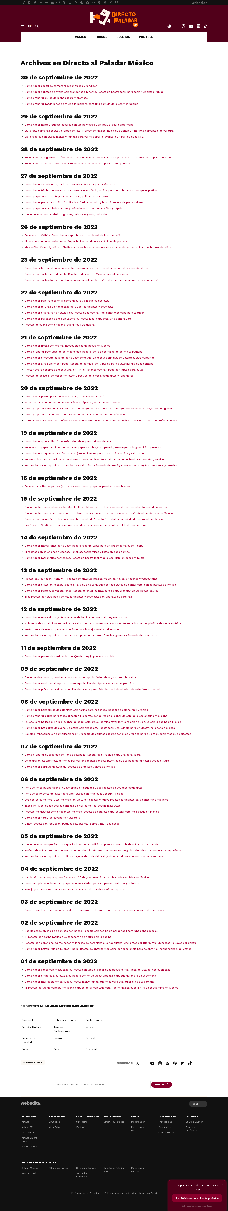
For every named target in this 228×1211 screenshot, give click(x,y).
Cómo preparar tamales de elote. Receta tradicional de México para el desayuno (76, 274)
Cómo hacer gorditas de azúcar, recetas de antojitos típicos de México (70, 766)
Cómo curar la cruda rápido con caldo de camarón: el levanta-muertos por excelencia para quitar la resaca (94, 910)
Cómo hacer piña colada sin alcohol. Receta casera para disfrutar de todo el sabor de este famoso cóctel (92, 689)
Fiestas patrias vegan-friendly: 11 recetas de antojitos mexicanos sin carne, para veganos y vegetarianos (91, 578)
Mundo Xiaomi (29, 1146)
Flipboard (182, 1062)
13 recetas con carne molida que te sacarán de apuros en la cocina (68, 936)
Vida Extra (54, 1127)
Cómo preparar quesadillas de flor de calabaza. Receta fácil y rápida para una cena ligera (83, 754)
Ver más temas (32, 1062)
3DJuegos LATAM (59, 1168)
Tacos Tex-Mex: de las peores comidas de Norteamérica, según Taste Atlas (73, 805)
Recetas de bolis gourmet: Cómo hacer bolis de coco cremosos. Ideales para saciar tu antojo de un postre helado (98, 157)
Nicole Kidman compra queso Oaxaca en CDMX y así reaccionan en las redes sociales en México (87, 877)
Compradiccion (166, 1132)
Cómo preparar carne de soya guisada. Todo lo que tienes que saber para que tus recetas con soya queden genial (98, 408)
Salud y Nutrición (33, 1027)
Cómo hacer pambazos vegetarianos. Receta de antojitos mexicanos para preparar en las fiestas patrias (91, 590)
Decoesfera (164, 1127)
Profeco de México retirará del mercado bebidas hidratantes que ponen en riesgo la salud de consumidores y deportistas (103, 850)
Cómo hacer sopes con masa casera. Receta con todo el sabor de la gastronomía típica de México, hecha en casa (97, 969)
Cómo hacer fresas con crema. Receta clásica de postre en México (67, 345)
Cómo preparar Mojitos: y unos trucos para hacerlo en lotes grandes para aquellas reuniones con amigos (92, 280)
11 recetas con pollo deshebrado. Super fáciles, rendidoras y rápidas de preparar (77, 241)
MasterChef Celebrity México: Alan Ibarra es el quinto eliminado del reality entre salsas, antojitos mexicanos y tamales (101, 465)
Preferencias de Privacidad (86, 1193)
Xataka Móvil (29, 1127)
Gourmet (27, 1020)
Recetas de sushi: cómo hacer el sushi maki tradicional (60, 324)
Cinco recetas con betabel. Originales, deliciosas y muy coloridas (66, 214)
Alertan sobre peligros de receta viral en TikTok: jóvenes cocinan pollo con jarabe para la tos (84, 369)
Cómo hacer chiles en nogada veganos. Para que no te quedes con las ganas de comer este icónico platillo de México (100, 584)
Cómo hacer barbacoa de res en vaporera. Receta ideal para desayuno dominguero (78, 318)
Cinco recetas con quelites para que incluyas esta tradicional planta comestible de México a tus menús (91, 844)
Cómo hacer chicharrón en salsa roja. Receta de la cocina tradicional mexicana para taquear (84, 312)
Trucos (101, 37)
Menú (23, 26)
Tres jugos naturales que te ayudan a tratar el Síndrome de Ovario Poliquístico (75, 889)
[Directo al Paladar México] (114, 17)
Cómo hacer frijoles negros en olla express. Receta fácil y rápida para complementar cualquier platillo (91, 190)
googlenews (198, 26)
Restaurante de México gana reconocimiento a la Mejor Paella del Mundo (72, 629)
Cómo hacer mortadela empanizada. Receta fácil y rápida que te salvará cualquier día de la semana (89, 981)
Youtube (191, 26)
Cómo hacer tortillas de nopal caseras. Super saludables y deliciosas (69, 306)
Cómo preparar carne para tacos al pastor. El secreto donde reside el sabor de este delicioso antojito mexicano (96, 715)
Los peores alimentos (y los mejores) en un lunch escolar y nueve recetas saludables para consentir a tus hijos (96, 799)
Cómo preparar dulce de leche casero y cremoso (56, 97)
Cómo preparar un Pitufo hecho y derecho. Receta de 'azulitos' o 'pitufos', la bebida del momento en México (94, 519)
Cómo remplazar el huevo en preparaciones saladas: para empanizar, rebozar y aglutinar (82, 883)
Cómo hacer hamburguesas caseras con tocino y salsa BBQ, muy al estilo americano (79, 124)
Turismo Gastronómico (62, 1029)
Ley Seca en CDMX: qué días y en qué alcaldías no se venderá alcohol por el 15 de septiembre (85, 525)
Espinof (80, 1127)
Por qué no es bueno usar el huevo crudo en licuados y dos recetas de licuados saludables (83, 787)
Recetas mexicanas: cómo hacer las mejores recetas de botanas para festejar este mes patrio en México (92, 811)
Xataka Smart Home (29, 1139)
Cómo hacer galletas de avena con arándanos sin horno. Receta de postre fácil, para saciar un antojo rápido (94, 91)
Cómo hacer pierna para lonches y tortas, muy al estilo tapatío (65, 396)
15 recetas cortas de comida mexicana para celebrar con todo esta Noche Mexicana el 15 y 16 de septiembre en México (101, 987)
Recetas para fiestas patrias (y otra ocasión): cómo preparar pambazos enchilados (77, 486)
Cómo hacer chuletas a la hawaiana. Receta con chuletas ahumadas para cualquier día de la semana (90, 975)
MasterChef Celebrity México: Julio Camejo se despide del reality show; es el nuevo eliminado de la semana (94, 856)
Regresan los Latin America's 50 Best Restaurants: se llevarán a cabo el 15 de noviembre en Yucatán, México (94, 459)
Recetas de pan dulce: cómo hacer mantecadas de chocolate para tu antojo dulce (78, 163)
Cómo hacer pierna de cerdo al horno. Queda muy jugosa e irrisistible (69, 656)
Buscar (37, 26)
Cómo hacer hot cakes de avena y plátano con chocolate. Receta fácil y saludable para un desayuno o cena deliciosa (100, 727)
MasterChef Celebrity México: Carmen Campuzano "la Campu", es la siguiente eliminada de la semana (91, 635)
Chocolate (92, 1049)
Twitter (137, 1062)
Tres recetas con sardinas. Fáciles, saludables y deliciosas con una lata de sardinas (78, 596)
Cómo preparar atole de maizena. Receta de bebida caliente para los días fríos (75, 414)
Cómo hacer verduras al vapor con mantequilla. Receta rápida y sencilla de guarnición (80, 683)
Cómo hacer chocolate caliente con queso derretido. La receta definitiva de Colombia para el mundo (90, 357)
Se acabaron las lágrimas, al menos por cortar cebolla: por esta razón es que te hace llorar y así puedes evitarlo (97, 760)
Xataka (25, 1121)
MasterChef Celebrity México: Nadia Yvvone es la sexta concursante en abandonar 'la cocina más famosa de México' (99, 247)
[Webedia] (31, 1103)
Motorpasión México (138, 1170)
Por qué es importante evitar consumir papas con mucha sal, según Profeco (74, 793)
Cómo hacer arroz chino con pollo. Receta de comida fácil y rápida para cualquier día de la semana (89, 363)
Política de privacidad (116, 1193)
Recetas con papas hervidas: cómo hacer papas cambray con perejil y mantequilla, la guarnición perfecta (93, 447)
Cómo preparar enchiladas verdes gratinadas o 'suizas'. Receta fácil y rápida (74, 208)
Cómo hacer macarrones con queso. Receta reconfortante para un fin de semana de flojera (84, 545)
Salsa (57, 1049)
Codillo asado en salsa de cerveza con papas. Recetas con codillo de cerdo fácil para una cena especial (91, 930)
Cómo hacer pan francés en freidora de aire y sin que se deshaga (67, 300)
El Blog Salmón (194, 1121)
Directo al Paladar (114, 1121)
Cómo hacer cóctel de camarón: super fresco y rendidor (61, 85)
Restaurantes (94, 1020)
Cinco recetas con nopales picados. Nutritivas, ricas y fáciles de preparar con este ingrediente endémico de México (99, 513)
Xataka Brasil (29, 1173)
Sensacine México (86, 1168)
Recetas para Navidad (30, 1040)
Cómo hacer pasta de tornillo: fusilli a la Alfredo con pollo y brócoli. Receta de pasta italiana (84, 202)
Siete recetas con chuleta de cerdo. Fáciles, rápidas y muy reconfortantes (72, 402)
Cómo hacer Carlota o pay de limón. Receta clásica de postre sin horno (70, 184)
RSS (167, 1062)
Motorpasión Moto (138, 1129)
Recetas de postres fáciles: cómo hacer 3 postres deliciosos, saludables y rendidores (79, 375)
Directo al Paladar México (114, 1170)
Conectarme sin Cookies (145, 1193)
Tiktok (205, 26)
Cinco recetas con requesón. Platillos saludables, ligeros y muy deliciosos (72, 823)
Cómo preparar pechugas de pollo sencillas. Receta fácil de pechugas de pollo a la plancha (83, 351)
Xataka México (30, 1168)
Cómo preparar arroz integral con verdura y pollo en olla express (67, 196)
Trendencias (165, 1121)
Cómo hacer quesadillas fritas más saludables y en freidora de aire (68, 441)
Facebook (176, 26)
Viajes (80, 37)
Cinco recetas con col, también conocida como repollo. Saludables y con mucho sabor (80, 677)
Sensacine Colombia (81, 1175)
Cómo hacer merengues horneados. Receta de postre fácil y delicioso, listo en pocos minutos (84, 557)
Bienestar (92, 1038)
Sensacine (81, 1121)
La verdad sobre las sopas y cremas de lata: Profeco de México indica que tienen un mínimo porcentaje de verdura (99, 130)
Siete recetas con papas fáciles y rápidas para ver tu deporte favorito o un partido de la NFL (84, 136)
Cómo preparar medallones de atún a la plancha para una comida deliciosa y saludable (81, 103)
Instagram (183, 26)
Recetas (123, 37)
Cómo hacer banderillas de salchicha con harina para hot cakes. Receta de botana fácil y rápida (86, 709)
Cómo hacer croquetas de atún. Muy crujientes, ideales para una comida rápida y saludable (84, 453)
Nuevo (29, 26)
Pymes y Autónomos (192, 1129)
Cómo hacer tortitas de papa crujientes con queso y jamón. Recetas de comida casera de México (87, 268)
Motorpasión (138, 1121)
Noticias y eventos (65, 1020)
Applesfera (28, 1132)
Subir (195, 1104)
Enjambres (60, 1038)
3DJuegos (54, 1121)
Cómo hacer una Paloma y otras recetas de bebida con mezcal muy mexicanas (76, 617)
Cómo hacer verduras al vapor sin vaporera (52, 817)
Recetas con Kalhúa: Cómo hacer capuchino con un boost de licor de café (72, 235)
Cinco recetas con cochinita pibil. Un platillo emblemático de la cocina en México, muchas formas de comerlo (96, 507)
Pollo (25, 1049)
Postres (146, 37)
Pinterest (169, 26)
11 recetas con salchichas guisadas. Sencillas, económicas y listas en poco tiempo (77, 551)
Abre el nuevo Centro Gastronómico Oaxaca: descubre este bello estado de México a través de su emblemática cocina (101, 420)
